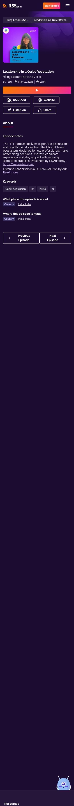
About (8, 123)
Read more (10, 172)
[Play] (37, 90)
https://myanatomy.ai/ (18, 164)
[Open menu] (67, 5)
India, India (24, 204)
